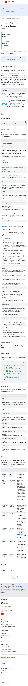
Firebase (3, 665)
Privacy (7, 679)
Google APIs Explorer (6, 622)
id (12, 215)
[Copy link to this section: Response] (10, 353)
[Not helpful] (12, 23)
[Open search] (21, 2)
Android (3, 661)
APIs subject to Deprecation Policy (9, 651)
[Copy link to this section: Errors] (7, 457)
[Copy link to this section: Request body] (12, 343)
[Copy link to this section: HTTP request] (12, 119)
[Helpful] (10, 23)
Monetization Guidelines (7, 649)
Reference (5, 20)
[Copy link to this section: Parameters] (10, 130)
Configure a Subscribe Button (8, 626)
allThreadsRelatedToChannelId (20, 533)
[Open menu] (2, 2)
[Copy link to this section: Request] (9, 114)
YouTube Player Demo (6, 624)
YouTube (10, 2)
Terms (2, 679)
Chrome (3, 663)
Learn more (12, 11)
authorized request (6, 226)
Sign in (24, 1)
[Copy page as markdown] (7, 28)
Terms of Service (5, 644)
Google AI (3, 670)
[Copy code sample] (25, 362)
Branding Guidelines (6, 646)
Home (2, 18)
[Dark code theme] (25, 122)
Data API (19, 18)
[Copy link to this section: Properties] (10, 387)
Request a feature (5, 635)
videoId (22, 506)
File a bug (3, 633)
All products (4, 673)
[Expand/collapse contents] (9, 33)
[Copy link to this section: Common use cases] (18, 66)
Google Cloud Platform (6, 668)
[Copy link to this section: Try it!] (7, 565)
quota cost (8, 59)
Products (8, 18)
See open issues (5, 637)
